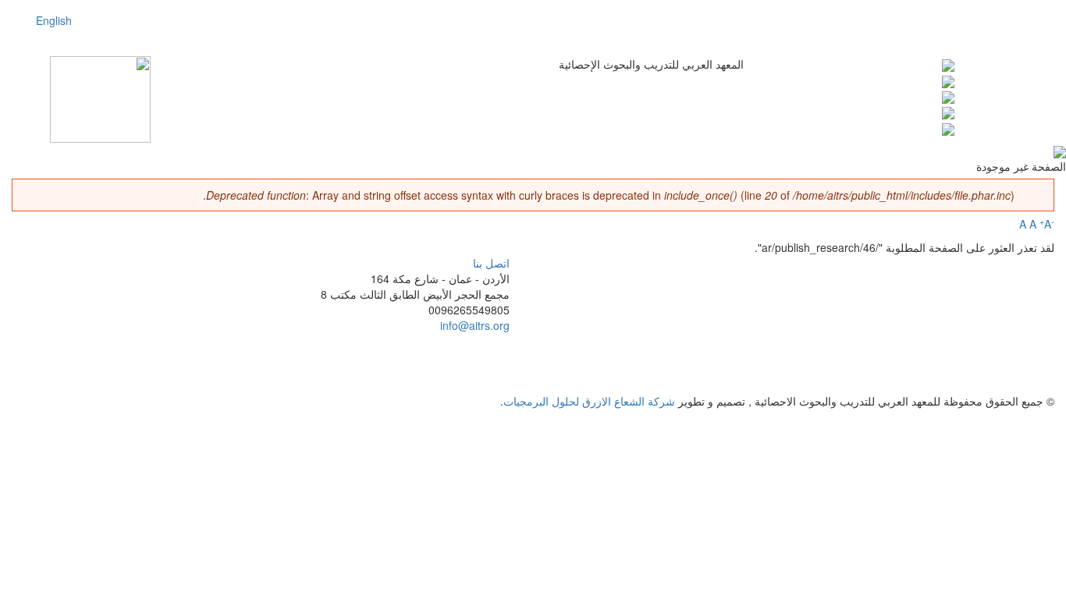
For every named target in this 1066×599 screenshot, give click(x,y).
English (54, 20)
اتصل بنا (491, 263)
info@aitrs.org (475, 325)
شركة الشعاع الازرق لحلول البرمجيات (589, 401)
